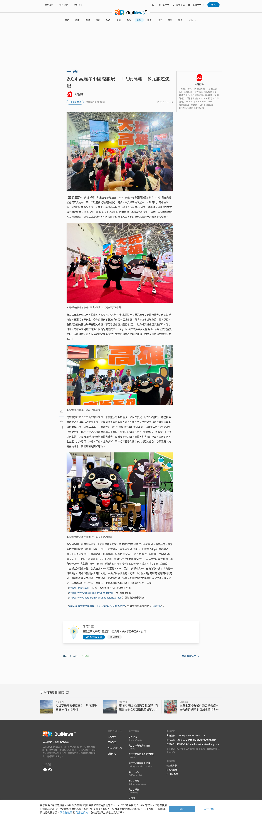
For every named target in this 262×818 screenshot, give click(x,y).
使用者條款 (171, 765)
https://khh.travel (79, 588)
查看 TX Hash (70, 656)
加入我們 (63, 4)
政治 (129, 20)
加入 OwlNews (115, 747)
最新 (67, 20)
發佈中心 (112, 753)
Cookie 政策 (172, 774)
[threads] (50, 770)
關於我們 (49, 4)
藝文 (180, 20)
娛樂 (160, 20)
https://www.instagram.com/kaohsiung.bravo (95, 597)
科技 (98, 20)
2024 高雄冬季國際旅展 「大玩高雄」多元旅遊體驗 (97, 606)
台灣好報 (156, 606)
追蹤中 (166, 4)
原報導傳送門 (189, 656)
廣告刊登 (78, 4)
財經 (108, 20)
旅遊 (139, 20)
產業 (170, 20)
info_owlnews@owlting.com (202, 739)
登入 (213, 5)
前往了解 (209, 809)
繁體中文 (197, 4)
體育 (149, 20)
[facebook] (45, 769)
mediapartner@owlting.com (192, 735)
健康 (77, 20)
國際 (88, 20)
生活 (118, 20)
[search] (153, 5)
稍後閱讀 (180, 4)
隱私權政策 (171, 769)
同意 (182, 809)
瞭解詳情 (114, 637)
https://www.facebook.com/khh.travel (91, 592)
